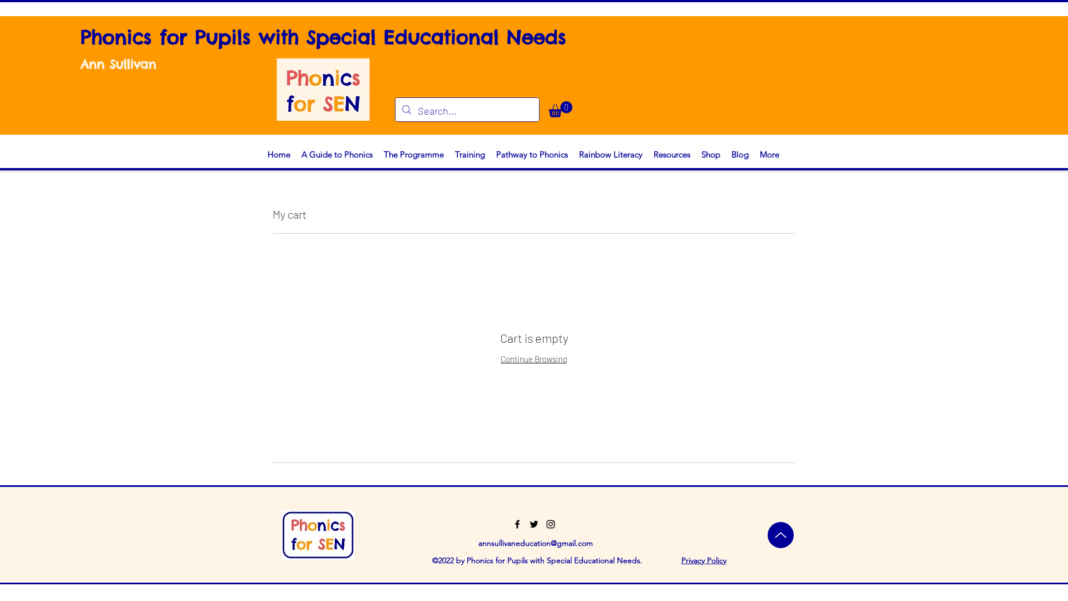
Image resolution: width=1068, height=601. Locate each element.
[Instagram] (550, 524)
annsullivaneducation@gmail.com (535, 543)
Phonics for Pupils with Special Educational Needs (323, 37)
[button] (560, 109)
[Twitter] (534, 524)
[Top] (781, 535)
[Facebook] (517, 524)
